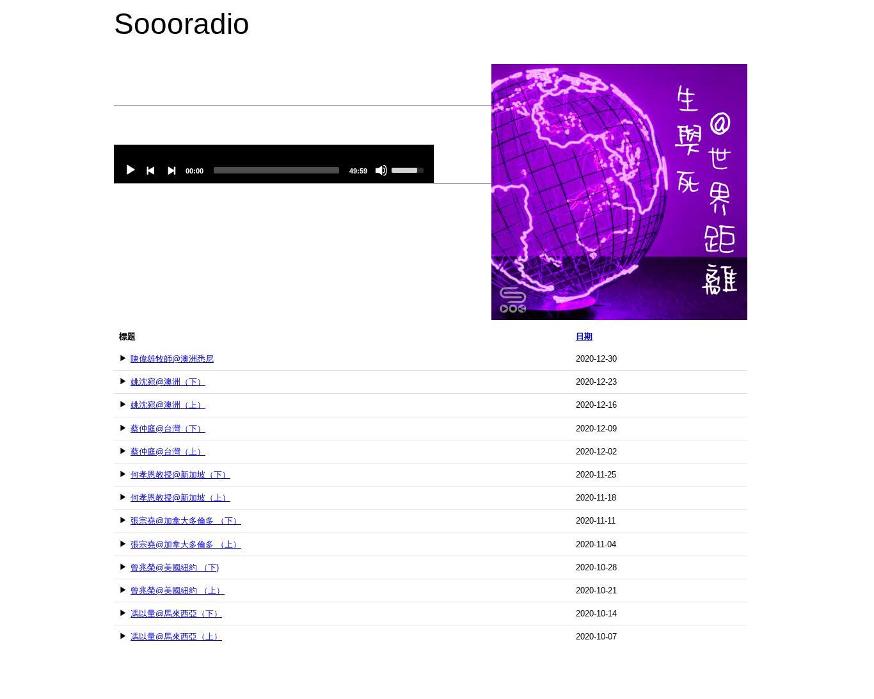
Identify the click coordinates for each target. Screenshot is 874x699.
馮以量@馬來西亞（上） (176, 636)
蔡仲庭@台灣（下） (168, 428)
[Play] (130, 170)
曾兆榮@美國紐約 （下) (175, 567)
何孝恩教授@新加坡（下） (180, 474)
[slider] (276, 170)
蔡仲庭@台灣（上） (168, 451)
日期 (584, 336)
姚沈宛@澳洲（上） (168, 405)
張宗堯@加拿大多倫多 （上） (186, 544)
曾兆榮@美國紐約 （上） (178, 590)
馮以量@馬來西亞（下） (176, 613)
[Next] (171, 170)
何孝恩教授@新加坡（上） (180, 497)
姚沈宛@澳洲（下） (168, 382)
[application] (274, 164)
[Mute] (381, 170)
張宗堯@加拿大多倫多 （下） (186, 521)
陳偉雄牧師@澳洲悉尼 (172, 359)
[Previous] (151, 170)
